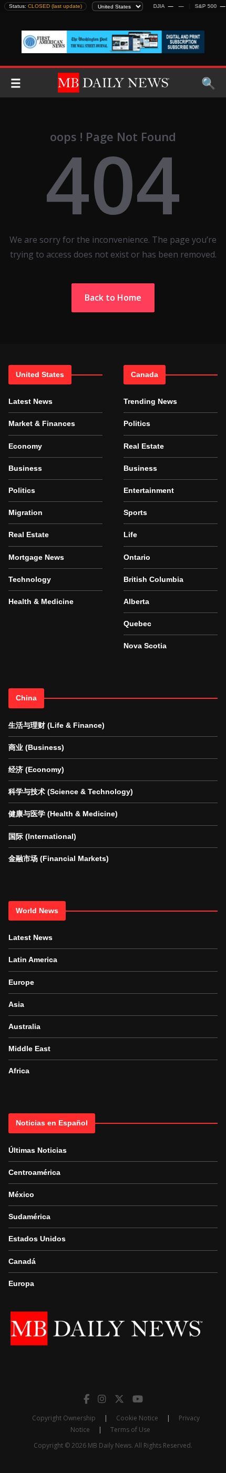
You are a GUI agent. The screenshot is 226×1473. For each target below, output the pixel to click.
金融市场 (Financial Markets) (58, 858)
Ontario (137, 557)
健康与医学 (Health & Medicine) (63, 813)
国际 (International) (42, 836)
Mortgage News (36, 557)
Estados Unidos (37, 1238)
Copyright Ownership (64, 1417)
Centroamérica (34, 1172)
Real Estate (28, 534)
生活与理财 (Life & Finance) (56, 725)
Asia (16, 1004)
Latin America (32, 959)
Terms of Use (130, 1429)
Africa (18, 1070)
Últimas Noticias (37, 1150)
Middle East (29, 1048)
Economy (25, 446)
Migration (25, 512)
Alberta (136, 601)
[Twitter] (119, 1398)
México (21, 1194)
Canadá (22, 1261)
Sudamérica (29, 1216)
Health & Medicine (41, 601)
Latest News (30, 401)
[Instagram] (102, 1398)
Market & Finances (41, 423)
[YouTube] (137, 1398)
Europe (21, 982)
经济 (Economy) (36, 769)
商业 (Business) (36, 747)
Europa (21, 1283)
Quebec (137, 623)
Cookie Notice (137, 1417)
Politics (21, 490)
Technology (29, 579)
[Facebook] (86, 1398)
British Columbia (153, 579)
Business (25, 468)
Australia (24, 1026)
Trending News (150, 401)
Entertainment (149, 490)
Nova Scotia (145, 645)
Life (130, 534)
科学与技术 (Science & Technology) (70, 791)
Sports (135, 512)
